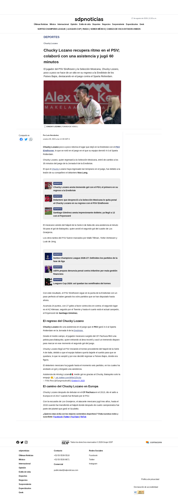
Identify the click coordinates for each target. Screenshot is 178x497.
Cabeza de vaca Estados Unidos (123, 29)
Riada (86, 29)
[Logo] (89, 19)
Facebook (57, 417)
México (53, 24)
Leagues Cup (74, 29)
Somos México (97, 29)
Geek (142, 24)
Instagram (93, 464)
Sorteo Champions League (52, 29)
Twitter (67, 417)
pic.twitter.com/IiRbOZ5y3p (68, 377)
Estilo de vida (85, 24)
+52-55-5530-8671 (62, 459)
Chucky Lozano (51, 43)
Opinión (73, 24)
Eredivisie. (78, 330)
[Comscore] (154, 442)
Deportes (96, 24)
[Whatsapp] (30, 139)
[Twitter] (26, 139)
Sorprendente (118, 24)
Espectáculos (132, 24)
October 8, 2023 (78, 381)
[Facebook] (21, 139)
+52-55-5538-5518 (62, 455)
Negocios (106, 24)
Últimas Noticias (41, 24)
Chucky (55, 169)
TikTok (83, 417)
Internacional (63, 24)
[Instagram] (26, 442)
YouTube (75, 417)
